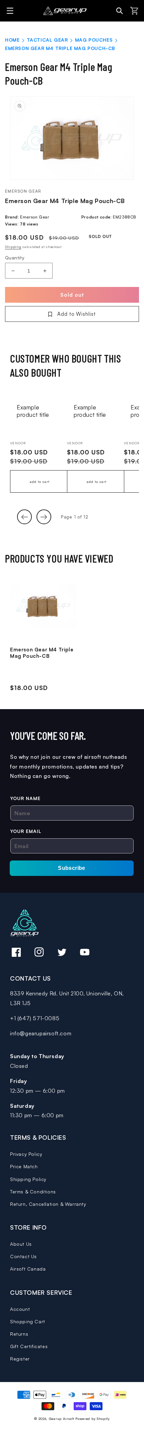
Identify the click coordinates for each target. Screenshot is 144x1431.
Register (20, 1359)
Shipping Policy (28, 1179)
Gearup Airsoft (61, 1419)
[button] (11, 10)
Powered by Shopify (92, 1419)
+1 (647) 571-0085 (34, 1018)
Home (12, 40)
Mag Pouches (94, 40)
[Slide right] (44, 516)
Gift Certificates (29, 1346)
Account (20, 1309)
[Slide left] (24, 516)
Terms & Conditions (33, 1191)
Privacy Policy (26, 1154)
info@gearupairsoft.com (40, 1033)
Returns (19, 1334)
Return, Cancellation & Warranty (48, 1204)
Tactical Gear (47, 40)
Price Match (24, 1166)
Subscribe (71, 868)
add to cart (40, 482)
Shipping (13, 247)
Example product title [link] (33, 411)
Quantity (14, 257)
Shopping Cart (27, 1321)
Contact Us (23, 1256)
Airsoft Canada (28, 1269)
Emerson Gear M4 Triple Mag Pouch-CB (41, 652)
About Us (21, 1244)
